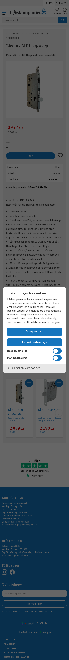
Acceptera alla (34, 331)
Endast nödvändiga (34, 342)
